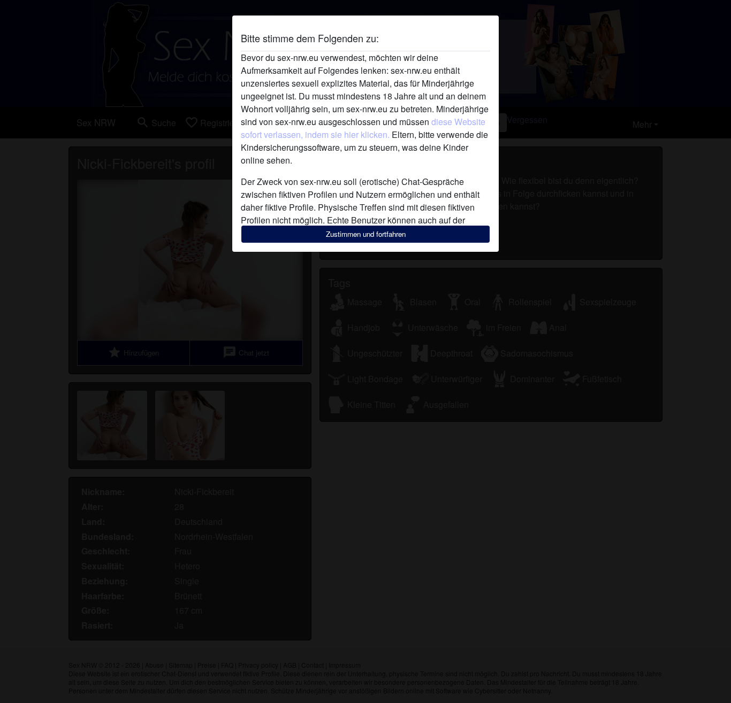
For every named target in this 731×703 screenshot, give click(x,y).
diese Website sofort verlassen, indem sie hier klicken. (363, 128)
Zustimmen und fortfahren (366, 234)
